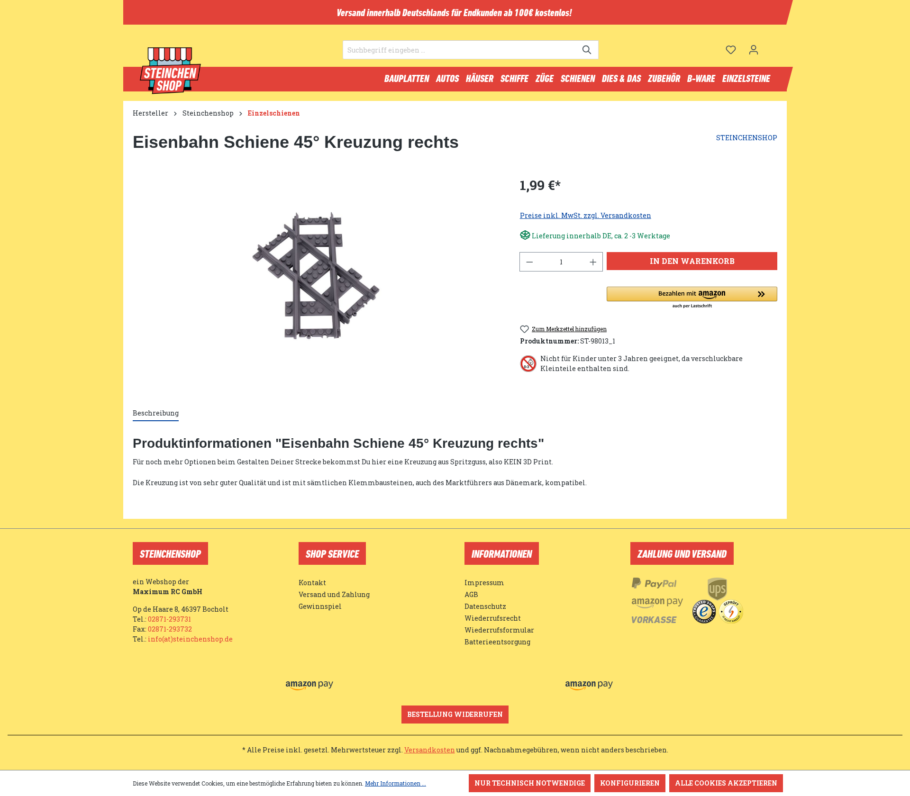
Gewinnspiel (320, 606)
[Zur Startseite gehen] (170, 71)
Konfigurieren (630, 782)
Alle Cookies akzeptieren (726, 782)
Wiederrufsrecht (492, 618)
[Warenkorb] (771, 46)
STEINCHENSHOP (746, 137)
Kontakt (312, 582)
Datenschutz (485, 606)
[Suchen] (587, 49)
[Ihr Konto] (753, 49)
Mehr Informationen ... (395, 783)
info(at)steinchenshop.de (190, 638)
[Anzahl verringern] (529, 261)
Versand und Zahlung (334, 594)
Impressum (484, 582)
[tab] (156, 413)
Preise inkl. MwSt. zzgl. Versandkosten (585, 215)
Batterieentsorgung (497, 641)
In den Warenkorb (692, 261)
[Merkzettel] (730, 49)
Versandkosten (429, 749)
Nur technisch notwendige (529, 782)
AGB (471, 594)
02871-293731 (169, 619)
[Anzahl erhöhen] (593, 261)
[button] (692, 298)
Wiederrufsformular (499, 629)
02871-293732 (170, 628)
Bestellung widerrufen (455, 714)
